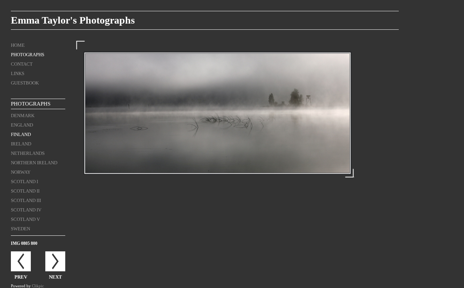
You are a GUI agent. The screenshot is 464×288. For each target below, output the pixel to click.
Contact (22, 64)
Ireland (21, 144)
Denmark (22, 115)
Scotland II (25, 191)
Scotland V (25, 219)
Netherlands (28, 153)
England (22, 125)
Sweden (20, 228)
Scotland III (26, 200)
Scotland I (24, 181)
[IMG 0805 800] (217, 113)
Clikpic (38, 286)
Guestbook (25, 83)
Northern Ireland (34, 162)
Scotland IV (26, 210)
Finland (21, 134)
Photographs (27, 54)
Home (18, 45)
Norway (20, 172)
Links (17, 73)
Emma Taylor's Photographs (73, 20)
